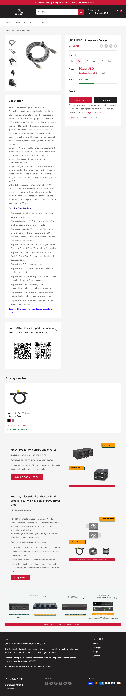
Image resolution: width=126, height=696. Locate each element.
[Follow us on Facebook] (46, 683)
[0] (119, 11)
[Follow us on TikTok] (70, 683)
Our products (20, 577)
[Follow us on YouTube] (65, 683)
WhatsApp (75, 117)
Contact (42, 22)
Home (7, 22)
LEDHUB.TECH (74, 46)
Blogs (31, 22)
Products (18, 22)
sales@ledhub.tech (92, 112)
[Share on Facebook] (101, 46)
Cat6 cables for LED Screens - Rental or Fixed (19, 414)
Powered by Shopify (12, 688)
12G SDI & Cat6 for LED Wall (26, 477)
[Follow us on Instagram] (56, 683)
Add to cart (80, 100)
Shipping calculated (87, 73)
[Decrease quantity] (81, 91)
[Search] (81, 12)
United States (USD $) (14, 679)
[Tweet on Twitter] (111, 46)
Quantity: (73, 91)
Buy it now (105, 100)
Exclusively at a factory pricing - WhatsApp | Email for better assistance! (63, 2)
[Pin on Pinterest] (106, 46)
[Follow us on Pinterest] (60, 683)
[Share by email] (115, 46)
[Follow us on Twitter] (51, 683)
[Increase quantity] (94, 91)
